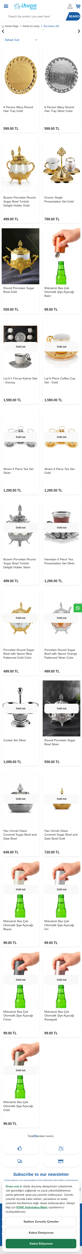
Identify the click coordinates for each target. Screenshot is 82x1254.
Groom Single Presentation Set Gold (59, 199)
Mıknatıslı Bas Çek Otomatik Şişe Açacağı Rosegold (59, 1015)
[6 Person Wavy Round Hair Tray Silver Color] (61, 75)
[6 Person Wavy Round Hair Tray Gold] (20, 75)
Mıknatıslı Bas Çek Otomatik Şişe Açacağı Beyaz (18, 925)
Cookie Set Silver (14, 740)
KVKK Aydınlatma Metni (32, 1207)
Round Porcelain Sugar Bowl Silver (59, 742)
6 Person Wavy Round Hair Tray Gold (18, 109)
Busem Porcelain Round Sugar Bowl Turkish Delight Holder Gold (19, 201)
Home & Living (30, 26)
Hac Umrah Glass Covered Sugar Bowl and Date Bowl (20, 834)
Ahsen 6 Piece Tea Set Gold (59, 471)
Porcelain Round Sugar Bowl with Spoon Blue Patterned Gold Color (18, 653)
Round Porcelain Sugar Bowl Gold (18, 290)
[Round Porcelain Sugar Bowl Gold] (20, 256)
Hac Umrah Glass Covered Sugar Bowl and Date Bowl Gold (61, 834)
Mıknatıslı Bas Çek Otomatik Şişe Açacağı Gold (18, 1106)
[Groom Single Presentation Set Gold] (61, 166)
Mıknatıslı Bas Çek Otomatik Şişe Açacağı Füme (18, 1015)
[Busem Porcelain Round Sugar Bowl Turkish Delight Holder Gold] (20, 166)
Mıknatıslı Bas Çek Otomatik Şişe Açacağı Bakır (59, 292)
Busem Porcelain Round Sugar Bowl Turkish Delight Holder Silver (19, 563)
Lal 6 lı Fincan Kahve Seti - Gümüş (20, 380)
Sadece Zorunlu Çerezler (41, 1221)
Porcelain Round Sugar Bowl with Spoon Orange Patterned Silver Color (60, 653)
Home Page (12, 26)
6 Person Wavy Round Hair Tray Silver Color (59, 109)
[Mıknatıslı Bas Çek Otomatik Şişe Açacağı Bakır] (61, 256)
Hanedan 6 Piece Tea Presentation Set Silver (59, 561)
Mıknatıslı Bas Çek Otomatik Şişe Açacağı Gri (59, 925)
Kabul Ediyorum (41, 1243)
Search (74, 16)
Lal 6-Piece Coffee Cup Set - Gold (59, 380)
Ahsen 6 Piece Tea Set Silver (18, 471)
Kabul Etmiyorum (41, 1232)
